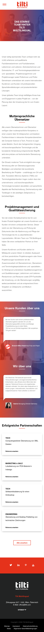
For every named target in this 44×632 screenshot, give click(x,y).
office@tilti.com (25, 604)
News (9, 628)
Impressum (16, 626)
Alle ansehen (22, 543)
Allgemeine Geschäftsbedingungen (25, 628)
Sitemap (21, 610)
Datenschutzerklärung (30, 626)
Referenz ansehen (12, 451)
